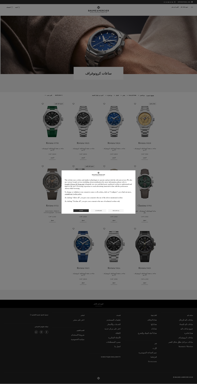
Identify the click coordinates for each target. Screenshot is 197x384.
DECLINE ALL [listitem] (116, 210)
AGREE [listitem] (81, 210)
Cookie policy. (73, 194)
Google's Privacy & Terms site (74, 184)
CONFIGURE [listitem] (98, 210)
